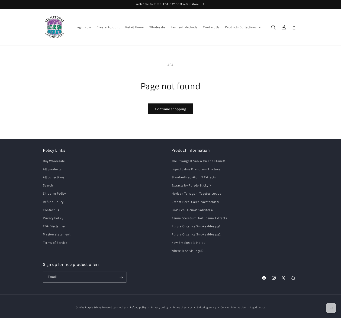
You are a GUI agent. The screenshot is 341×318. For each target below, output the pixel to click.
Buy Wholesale (54, 161)
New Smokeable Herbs (188, 242)
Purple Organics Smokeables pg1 (196, 226)
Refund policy (138, 307)
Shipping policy (206, 307)
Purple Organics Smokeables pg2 (196, 234)
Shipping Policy (54, 193)
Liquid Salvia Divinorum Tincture (195, 169)
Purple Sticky (93, 307)
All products (52, 169)
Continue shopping (170, 109)
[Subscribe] (121, 277)
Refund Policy (53, 201)
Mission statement (57, 234)
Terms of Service (55, 242)
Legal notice (257, 307)
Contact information (233, 307)
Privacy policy (159, 307)
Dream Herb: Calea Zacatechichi (195, 201)
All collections (53, 177)
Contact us (51, 210)
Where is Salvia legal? (187, 250)
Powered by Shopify (114, 307)
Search (48, 185)
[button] (242, 27)
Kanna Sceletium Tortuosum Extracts (199, 218)
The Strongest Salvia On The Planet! (198, 161)
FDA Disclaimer (54, 226)
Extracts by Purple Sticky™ (191, 185)
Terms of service (182, 307)
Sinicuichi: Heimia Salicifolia (192, 210)
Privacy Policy (53, 218)
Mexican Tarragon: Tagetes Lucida (196, 193)
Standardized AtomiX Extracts (193, 177)
